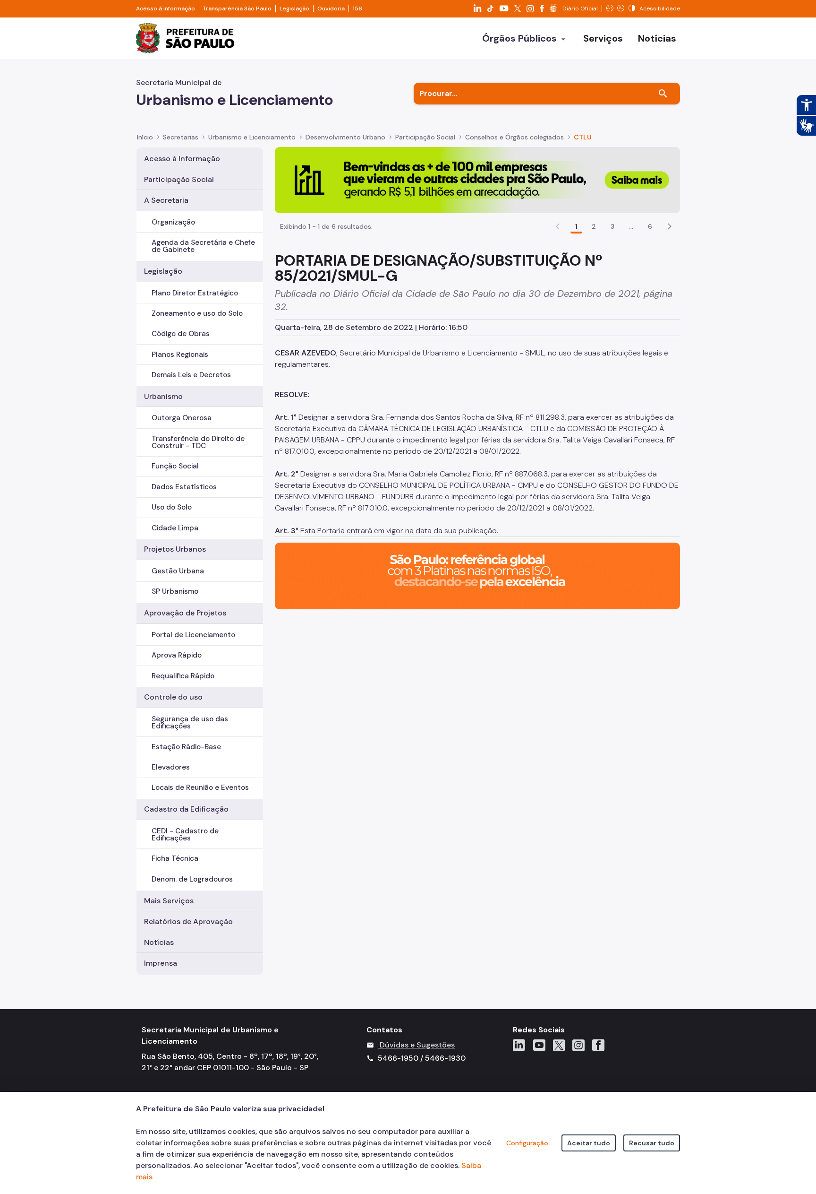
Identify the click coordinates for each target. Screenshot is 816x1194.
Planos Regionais (180, 354)
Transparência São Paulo (237, 8)
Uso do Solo (172, 507)
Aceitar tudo (588, 1143)
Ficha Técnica (175, 858)
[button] (669, 226)
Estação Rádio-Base (186, 747)
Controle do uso (173, 697)
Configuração (527, 1143)
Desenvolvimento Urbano (345, 137)
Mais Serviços (169, 901)
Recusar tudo (651, 1143)
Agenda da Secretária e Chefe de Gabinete (203, 246)
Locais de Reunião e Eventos (200, 787)
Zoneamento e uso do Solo (197, 313)
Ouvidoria (331, 8)
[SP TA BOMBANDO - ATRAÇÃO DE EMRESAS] (477, 179)
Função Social (175, 466)
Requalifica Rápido (183, 676)
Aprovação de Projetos (185, 613)
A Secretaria (166, 200)
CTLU (583, 137)
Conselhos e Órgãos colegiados (514, 137)
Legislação (294, 8)
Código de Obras (181, 333)
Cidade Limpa (175, 528)
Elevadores (171, 767)
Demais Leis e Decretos (191, 375)
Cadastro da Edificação (186, 809)
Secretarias (180, 137)
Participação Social (425, 137)
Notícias (159, 942)
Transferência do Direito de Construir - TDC (198, 442)
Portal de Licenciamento (193, 635)
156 (357, 8)
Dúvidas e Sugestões (417, 1045)
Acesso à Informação (182, 159)
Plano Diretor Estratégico (195, 293)
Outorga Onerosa (182, 418)
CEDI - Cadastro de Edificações (185, 834)
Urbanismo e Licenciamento (252, 137)
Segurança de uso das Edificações (190, 722)
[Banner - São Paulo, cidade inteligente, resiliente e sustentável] (477, 575)
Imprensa (160, 963)
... (631, 226)
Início (145, 137)
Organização (173, 222)
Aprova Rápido (177, 655)
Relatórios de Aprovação (188, 921)
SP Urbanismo (175, 591)
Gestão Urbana (178, 571)
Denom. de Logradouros (192, 879)
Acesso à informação (165, 8)
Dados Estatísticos (184, 487)
